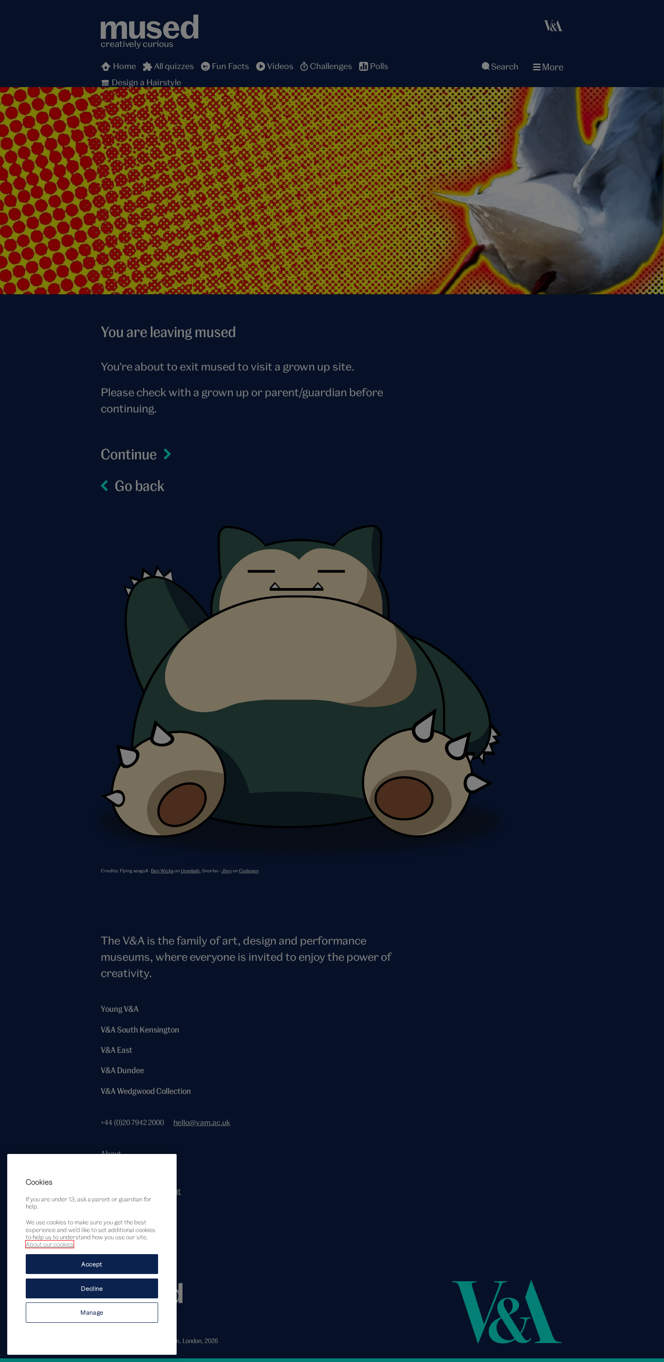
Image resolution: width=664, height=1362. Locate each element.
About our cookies (50, 1244)
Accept (92, 1263)
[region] (92, 1254)
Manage (91, 1312)
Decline (92, 1288)
